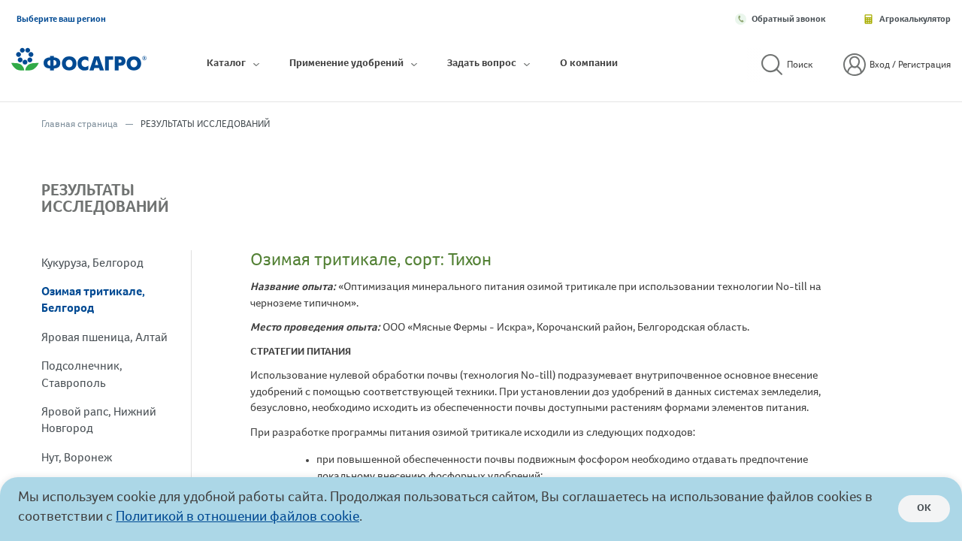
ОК (924, 508)
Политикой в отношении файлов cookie (237, 518)
